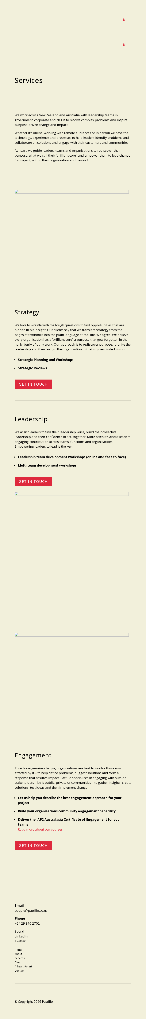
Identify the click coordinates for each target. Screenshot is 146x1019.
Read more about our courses (40, 829)
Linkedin (21, 936)
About (18, 953)
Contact (19, 970)
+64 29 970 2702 (27, 923)
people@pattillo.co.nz (31, 910)
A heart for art (23, 966)
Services (20, 957)
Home (18, 949)
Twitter (20, 941)
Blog (17, 962)
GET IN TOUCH (33, 384)
